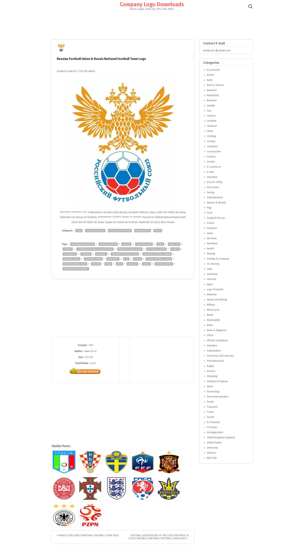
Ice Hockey (213, 263)
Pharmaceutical (215, 360)
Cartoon (211, 115)
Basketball (213, 95)
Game (210, 233)
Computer (212, 146)
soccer (96, 264)
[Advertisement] (152, 24)
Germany (212, 238)
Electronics (213, 187)
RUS (126, 259)
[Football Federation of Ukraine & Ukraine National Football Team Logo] (168, 488)
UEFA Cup (132, 264)
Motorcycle (213, 309)
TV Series (212, 427)
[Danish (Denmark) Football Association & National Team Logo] (64, 488)
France (210, 223)
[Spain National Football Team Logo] (168, 462)
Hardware (212, 243)
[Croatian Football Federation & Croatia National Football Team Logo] (90, 462)
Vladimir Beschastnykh (76, 268)
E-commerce (214, 166)
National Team (71, 259)
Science (211, 371)
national (101, 254)
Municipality (213, 320)
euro (160, 244)
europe (67, 249)
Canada (211, 105)
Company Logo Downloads (152, 4)
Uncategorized (215, 432)
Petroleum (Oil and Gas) (220, 355)
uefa (119, 264)
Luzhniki (86, 254)
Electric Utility (215, 182)
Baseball (212, 90)
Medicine (212, 294)
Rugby (210, 366)
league (175, 249)
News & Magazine (216, 330)
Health (210, 248)
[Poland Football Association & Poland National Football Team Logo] (90, 514)
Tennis (210, 401)
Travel (210, 411)
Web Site (212, 457)
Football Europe (156, 249)
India (209, 268)
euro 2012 (174, 244)
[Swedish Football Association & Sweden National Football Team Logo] (116, 462)
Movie (210, 314)
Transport (212, 406)
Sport (158, 230)
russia (137, 259)
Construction (214, 151)
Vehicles (211, 452)
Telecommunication (217, 396)
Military (211, 304)
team (108, 264)
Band (209, 80)
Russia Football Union (159, 259)
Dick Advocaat (143, 244)
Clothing (211, 136)
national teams (93, 259)
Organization (142, 230)
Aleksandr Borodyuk (82, 244)
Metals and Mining (217, 299)
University (212, 447)
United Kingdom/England (221, 437)
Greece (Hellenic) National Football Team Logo (88, 535)
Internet (211, 279)
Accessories (213, 69)
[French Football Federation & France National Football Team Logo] (142, 462)
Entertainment (215, 197)
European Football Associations (95, 249)
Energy (211, 192)
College (211, 141)
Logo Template (215, 289)
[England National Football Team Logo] (116, 488)
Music (210, 325)
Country (211, 156)
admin (91, 71)
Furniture (212, 228)
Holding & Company (218, 258)
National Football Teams (157, 254)
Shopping (212, 376)
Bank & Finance (215, 85)
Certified (211, 120)
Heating (211, 253)
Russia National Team (75, 264)
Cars (209, 110)
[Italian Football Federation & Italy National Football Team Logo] (64, 462)
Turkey (210, 417)
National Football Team (125, 254)
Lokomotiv (69, 254)
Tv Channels (213, 422)
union (146, 264)
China (210, 131)
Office (210, 335)
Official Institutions (120, 230)
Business (212, 100)
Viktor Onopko (164, 264)
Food (209, 212)
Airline (210, 74)
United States (214, 442)
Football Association (129, 249)
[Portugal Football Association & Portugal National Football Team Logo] (90, 488)
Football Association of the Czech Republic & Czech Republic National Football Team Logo (159, 537)
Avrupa (126, 244)
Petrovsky (112, 259)
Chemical (212, 126)
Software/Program (217, 381)
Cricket (211, 161)
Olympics (212, 345)
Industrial (212, 274)
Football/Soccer (95, 230)
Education (212, 177)
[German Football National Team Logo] (64, 514)
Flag (79, 230)
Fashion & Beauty (216, 202)
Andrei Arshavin (108, 244)
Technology (213, 391)
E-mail (210, 171)
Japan (210, 284)
